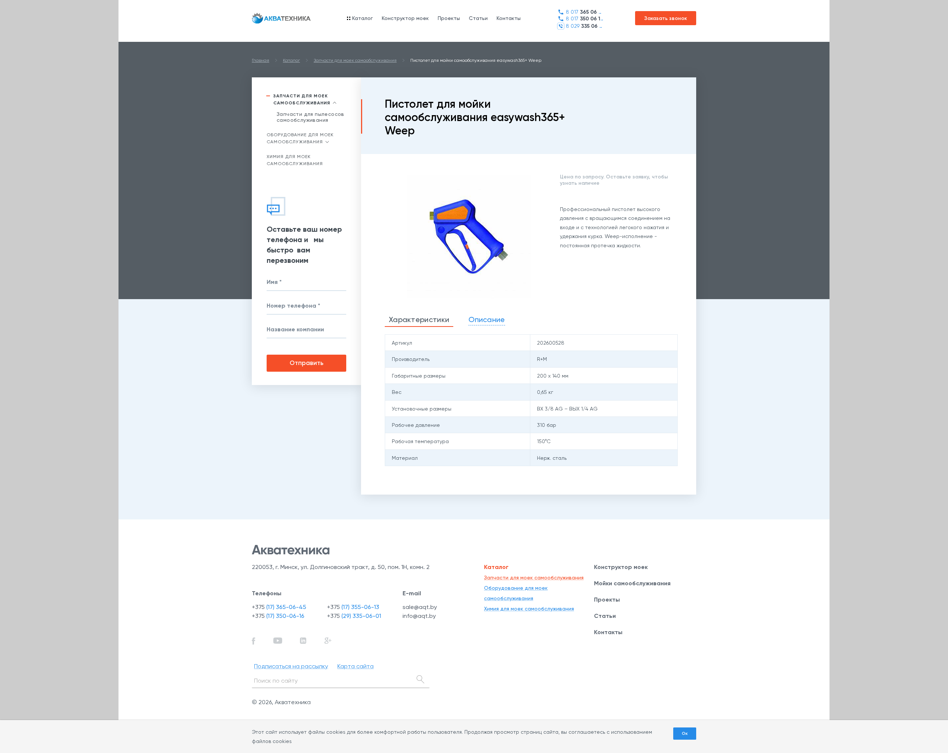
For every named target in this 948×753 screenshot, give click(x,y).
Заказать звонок (665, 18)
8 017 (584, 12)
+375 (279, 606)
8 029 (584, 26)
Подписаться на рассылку (291, 666)
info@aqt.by (419, 615)
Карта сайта (355, 666)
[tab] (419, 320)
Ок (685, 733)
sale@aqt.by (420, 606)
